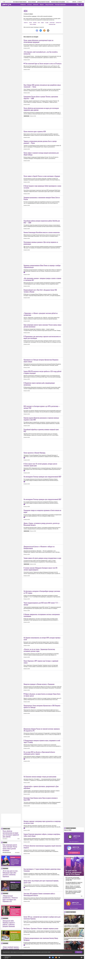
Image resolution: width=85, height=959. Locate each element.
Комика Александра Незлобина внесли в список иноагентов (15, 886)
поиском (34, 16)
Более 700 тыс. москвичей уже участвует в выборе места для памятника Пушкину (42, 918)
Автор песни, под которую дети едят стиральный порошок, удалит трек (41, 881)
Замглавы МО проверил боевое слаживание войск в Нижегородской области (39, 894)
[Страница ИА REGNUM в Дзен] (48, 30)
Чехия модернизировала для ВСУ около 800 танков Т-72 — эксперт (42, 603)
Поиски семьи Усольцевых (58, 1)
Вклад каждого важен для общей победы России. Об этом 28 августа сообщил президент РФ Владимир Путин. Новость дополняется (41, 158)
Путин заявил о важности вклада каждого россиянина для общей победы (15, 862)
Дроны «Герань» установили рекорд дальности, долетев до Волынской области (42, 524)
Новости (23, 4)
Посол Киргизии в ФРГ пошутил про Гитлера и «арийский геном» (41, 662)
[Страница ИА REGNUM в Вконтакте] (41, 30)
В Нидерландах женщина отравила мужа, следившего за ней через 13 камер (42, 741)
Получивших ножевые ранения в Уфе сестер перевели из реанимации (41, 243)
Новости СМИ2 (67, 830)
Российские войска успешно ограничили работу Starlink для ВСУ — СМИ (42, 221)
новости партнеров (71, 828)
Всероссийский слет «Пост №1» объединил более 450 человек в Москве (40, 291)
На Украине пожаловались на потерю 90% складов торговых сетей (42, 638)
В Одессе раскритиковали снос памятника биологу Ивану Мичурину (41, 939)
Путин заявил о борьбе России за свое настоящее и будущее (42, 176)
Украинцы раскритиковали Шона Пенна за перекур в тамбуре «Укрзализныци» (15, 912)
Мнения (35, 4)
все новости (5, 838)
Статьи (29, 4)
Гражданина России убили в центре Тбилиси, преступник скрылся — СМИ (41, 97)
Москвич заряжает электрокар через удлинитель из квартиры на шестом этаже (42, 822)
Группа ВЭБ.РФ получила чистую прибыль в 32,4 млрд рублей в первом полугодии (42, 372)
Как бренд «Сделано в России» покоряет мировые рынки (41, 928)
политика (5, 868)
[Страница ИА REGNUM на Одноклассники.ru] (44, 30)
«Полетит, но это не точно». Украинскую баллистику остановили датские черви (39, 650)
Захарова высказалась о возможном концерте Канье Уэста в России (42, 198)
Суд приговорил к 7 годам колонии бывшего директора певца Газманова (42, 870)
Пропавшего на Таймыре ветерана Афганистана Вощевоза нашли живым (41, 360)
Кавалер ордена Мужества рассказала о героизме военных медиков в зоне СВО (41, 419)
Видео (42, 4)
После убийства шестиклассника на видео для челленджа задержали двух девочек (11, 833)
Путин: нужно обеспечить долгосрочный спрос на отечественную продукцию (38, 41)
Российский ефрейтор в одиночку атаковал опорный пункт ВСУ (41, 430)
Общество (13, 882)
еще (81, 896)
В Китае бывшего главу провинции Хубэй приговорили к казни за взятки (42, 187)
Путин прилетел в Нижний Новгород (34, 452)
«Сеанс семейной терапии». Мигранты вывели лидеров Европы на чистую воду (11, 949)
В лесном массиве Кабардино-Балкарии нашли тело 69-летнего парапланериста (41, 569)
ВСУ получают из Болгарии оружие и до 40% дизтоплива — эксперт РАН (42, 407)
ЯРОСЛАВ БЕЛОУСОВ (7, 852)
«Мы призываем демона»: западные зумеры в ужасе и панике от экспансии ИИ (42, 279)
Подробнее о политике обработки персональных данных (62, 952)
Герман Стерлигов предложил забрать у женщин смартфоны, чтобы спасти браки (42, 835)
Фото (39, 22)
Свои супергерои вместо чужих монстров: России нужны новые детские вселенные (10, 847)
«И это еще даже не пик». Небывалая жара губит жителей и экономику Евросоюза (10, 873)
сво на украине (70, 857)
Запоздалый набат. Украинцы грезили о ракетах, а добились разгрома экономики (9, 923)
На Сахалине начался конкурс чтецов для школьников (40, 776)
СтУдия (46, 22)
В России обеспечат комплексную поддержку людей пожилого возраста (42, 846)
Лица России (49, 4)
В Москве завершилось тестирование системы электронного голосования (42, 615)
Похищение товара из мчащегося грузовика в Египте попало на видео (42, 511)
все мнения (17, 852)
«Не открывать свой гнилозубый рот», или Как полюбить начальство (41, 53)
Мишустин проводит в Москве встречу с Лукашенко (39, 684)
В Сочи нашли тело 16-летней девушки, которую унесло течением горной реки (40, 464)
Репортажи (52, 22)
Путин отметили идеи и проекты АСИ (35, 131)
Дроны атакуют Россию (43, 1)
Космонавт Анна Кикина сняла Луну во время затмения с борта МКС (41, 799)
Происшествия (14, 932)
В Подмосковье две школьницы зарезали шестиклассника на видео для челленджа (15, 937)
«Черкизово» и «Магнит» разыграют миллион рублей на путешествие (41, 314)
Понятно (78, 952)
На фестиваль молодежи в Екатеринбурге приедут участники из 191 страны (42, 592)
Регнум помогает (60, 4)
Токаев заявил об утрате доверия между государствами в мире (42, 558)
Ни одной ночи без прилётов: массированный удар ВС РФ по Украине (73, 872)
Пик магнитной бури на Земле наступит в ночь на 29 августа (43, 63)
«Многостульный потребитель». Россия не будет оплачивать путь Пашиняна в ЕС (10, 898)
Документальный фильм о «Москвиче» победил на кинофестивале (39, 547)
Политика (13, 857)
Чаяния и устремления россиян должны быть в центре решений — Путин (40, 142)
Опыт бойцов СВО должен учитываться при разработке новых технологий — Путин (42, 86)
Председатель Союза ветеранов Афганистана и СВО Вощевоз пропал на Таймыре (42, 706)
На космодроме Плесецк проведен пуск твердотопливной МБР (42, 476)
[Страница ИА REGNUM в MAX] (37, 30)
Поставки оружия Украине (19, 1)
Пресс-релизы (33, 24)
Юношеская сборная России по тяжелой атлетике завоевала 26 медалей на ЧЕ (42, 730)
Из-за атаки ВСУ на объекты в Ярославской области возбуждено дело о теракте (39, 753)
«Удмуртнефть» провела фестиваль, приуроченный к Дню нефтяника (41, 787)
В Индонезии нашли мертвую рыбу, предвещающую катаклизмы (39, 384)
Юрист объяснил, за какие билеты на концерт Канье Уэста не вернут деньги (42, 695)
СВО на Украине (32, 1)
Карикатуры (58, 22)
